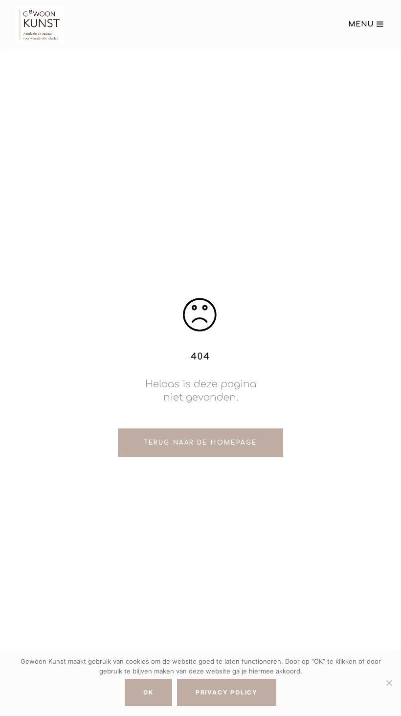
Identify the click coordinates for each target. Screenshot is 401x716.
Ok (148, 692)
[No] (389, 683)
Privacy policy (227, 692)
